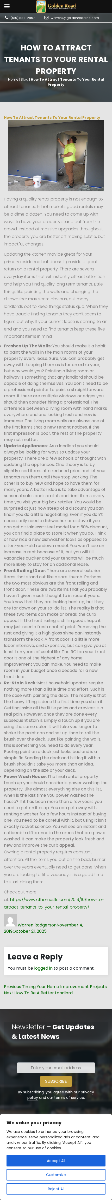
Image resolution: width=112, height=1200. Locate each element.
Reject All (56, 1188)
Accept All (56, 1160)
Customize (56, 1174)
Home (13, 79)
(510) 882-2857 (23, 18)
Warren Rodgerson (37, 925)
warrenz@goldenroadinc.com (75, 18)
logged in (43, 968)
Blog (24, 79)
